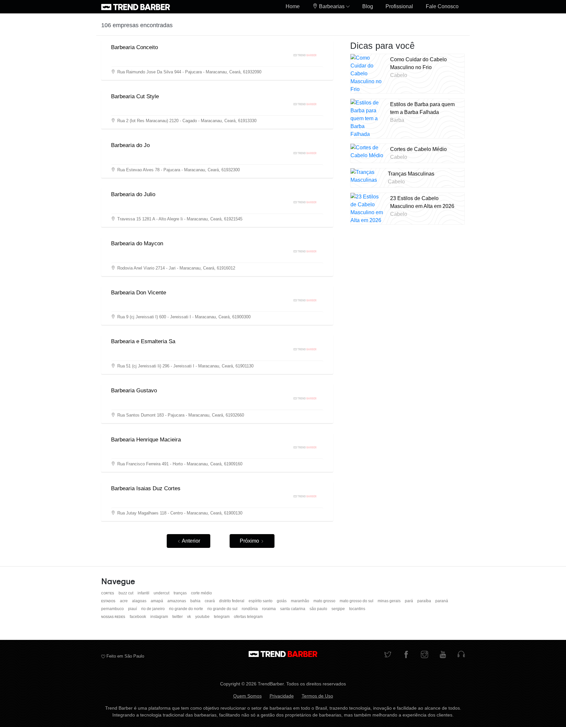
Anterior (190, 541)
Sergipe (338, 608)
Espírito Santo (261, 601)
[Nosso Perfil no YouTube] (442, 655)
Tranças (181, 593)
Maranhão (300, 601)
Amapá (157, 601)
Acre (124, 601)
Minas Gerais (390, 601)
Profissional (399, 6)
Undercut (162, 593)
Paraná (441, 601)
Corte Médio (201, 593)
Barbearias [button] (332, 6)
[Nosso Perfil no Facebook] (406, 655)
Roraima (269, 608)
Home (293, 6)
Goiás (282, 601)
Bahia (195, 601)
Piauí (133, 608)
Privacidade (282, 696)
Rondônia (250, 608)
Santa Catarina (293, 608)
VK (189, 616)
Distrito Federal (232, 601)
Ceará (210, 601)
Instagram (159, 616)
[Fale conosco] (461, 655)
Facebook (138, 616)
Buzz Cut (126, 593)
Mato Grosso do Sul (357, 601)
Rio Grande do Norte (186, 608)
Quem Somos (247, 696)
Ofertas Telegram (248, 616)
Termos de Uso (317, 696)
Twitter (178, 616)
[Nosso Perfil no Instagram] (424, 655)
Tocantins (357, 608)
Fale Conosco (442, 6)
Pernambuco (113, 608)
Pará (409, 601)
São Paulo (319, 608)
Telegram (222, 616)
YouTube (203, 616)
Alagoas (139, 601)
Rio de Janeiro (153, 608)
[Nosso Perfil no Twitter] (387, 655)
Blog (367, 6)
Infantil (144, 593)
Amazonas (177, 601)
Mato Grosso (324, 601)
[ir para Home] (135, 6)
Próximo (250, 541)
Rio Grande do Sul (222, 608)
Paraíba (424, 601)
